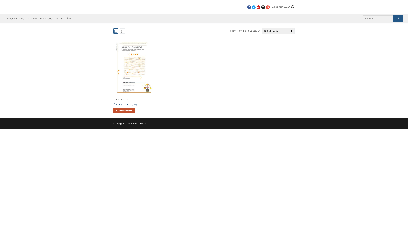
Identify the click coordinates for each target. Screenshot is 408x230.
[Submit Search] (398, 18)
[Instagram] (263, 7)
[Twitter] (254, 7)
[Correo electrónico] (268, 7)
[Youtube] (258, 7)
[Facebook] (249, 7)
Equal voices (120, 99)
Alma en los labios (125, 104)
